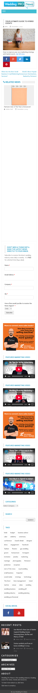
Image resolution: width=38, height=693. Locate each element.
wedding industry (9, 593)
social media (8, 577)
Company (8, 284)
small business (8, 573)
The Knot (7, 581)
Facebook (25, 545)
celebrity (13, 537)
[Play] (6, 376)
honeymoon (15, 553)
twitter (6, 585)
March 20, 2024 (30, 639)
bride (5, 533)
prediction (7, 565)
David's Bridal (19, 541)
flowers (14, 549)
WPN (6, 26)
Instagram (25, 553)
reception (17, 565)
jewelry (15, 557)
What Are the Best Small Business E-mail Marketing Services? (10, 74)
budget (12, 533)
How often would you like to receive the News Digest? (18, 304)
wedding (28, 585)
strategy (18, 577)
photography (17, 561)
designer (29, 541)
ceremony (22, 537)
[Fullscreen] (32, 376)
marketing (24, 557)
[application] (19, 369)
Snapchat (19, 573)
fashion (6, 549)
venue (14, 585)
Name (7, 265)
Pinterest (27, 561)
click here (21, 683)
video (21, 585)
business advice (23, 533)
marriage (7, 561)
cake (5, 537)
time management (19, 581)
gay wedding (24, 549)
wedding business (9, 589)
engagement (15, 545)
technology (27, 577)
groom (6, 553)
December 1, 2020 (17, 26)
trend (30, 581)
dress (6, 545)
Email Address (10, 275)
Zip (6, 294)
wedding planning (23, 593)
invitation (7, 557)
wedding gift (23, 589)
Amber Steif (9, 111)
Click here (4, 686)
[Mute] (29, 376)
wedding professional (11, 597)
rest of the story (9, 569)
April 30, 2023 (21, 111)
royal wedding (22, 569)
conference (8, 541)
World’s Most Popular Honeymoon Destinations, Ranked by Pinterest (28, 74)
